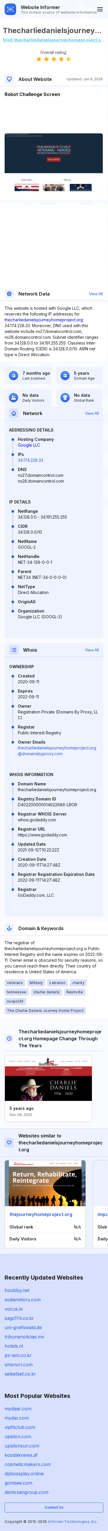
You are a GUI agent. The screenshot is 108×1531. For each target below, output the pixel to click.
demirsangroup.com (26, 1492)
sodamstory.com (23, 1299)
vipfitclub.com (20, 1427)
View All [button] (96, 293)
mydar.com (17, 1418)
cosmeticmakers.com (28, 1464)
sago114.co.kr (19, 1318)
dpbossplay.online (24, 1473)
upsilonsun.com (22, 1446)
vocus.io (14, 1309)
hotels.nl (14, 1346)
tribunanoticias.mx (24, 1337)
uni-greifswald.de (23, 1327)
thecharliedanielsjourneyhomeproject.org (44, 319)
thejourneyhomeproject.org (41, 1214)
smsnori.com (19, 1364)
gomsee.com (18, 1483)
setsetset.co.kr (20, 1374)
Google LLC (29, 445)
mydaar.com (18, 1409)
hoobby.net (17, 1290)
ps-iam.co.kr (18, 1355)
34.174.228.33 (30, 460)
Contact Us (54, 1507)
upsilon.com (18, 1436)
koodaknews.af (21, 1455)
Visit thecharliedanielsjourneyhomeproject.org (54, 40)
